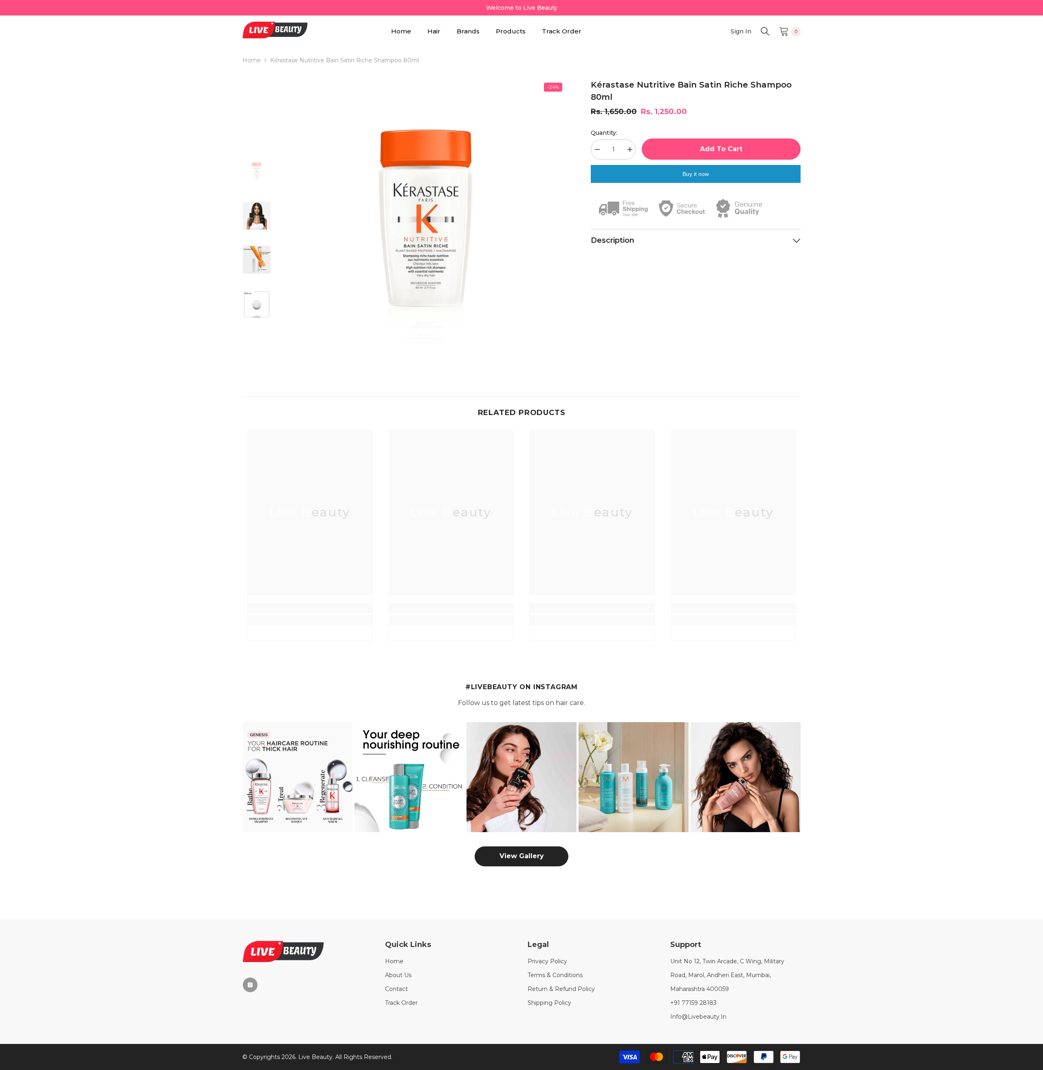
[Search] (765, 31)
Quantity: (604, 132)
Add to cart (721, 149)
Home (251, 60)
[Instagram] (250, 985)
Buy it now (695, 174)
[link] (310, 608)
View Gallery (521, 856)
